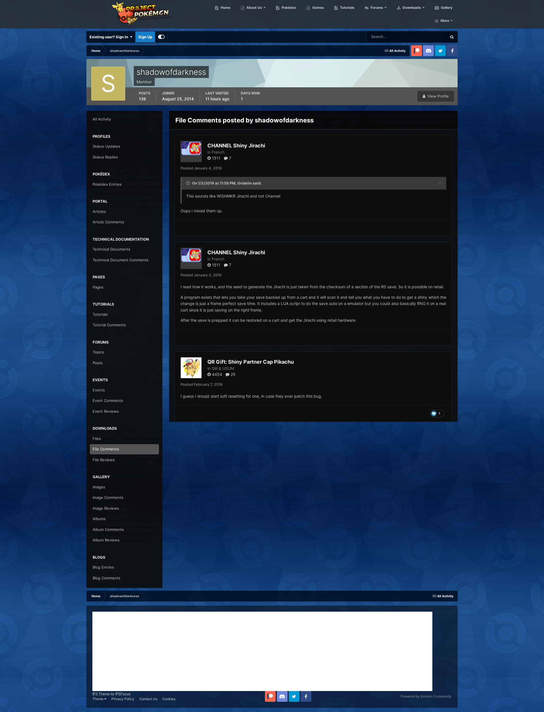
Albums (99, 518)
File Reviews (104, 459)
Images (99, 487)
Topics (98, 352)
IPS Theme (101, 694)
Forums (376, 7)
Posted (201, 168)
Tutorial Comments (109, 325)
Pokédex (288, 7)
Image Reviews (106, 508)
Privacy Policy (122, 699)
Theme (98, 699)
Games (317, 7)
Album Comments (108, 529)
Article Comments (108, 222)
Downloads (411, 7)
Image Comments (108, 497)
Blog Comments (106, 578)
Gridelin (244, 183)
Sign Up (145, 37)
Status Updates (427, 37)
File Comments (106, 449)
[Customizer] (161, 36)
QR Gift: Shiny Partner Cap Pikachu (250, 362)
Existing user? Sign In (110, 37)
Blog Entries (103, 567)
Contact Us (148, 699)
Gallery (446, 7)
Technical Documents (111, 249)
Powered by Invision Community (426, 696)
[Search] (452, 36)
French (218, 152)
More (445, 20)
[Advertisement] (262, 651)
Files (97, 438)
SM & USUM (223, 368)
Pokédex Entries (107, 184)
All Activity (102, 119)
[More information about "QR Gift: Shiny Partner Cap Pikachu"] (191, 367)
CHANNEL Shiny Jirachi (236, 146)
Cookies (168, 699)
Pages (98, 287)
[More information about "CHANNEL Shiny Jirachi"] (191, 151)
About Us (254, 7)
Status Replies (105, 157)
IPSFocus (122, 694)
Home (225, 7)
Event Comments (108, 400)
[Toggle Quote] (188, 183)
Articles (99, 211)
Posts (98, 363)
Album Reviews (106, 540)
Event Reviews (106, 411)
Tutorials (346, 7)
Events (99, 390)
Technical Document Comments (120, 260)
